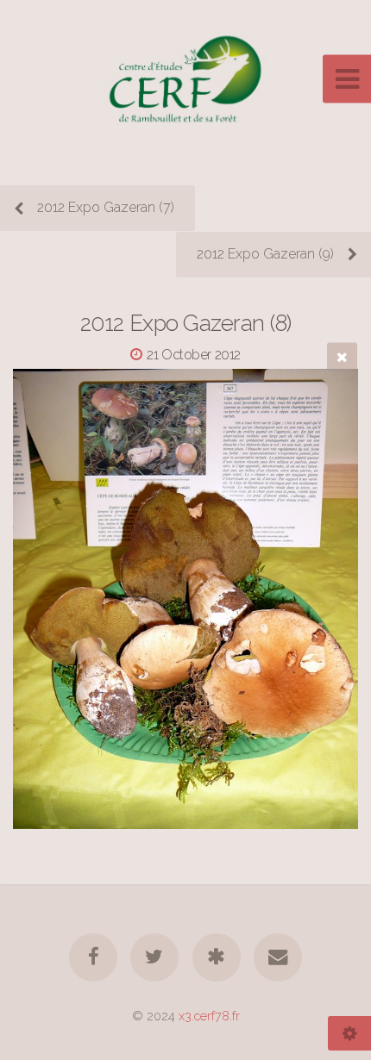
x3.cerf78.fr (209, 1015)
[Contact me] (278, 957)
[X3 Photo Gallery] (216, 957)
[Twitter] (154, 957)
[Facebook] (93, 957)
